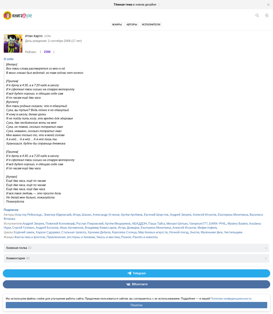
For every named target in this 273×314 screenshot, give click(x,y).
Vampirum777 (198, 223)
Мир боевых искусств (153, 232)
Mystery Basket (238, 223)
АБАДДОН (139, 223)
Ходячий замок (24, 232)
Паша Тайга (156, 223)
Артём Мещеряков (118, 223)
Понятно (136, 305)
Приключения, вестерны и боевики (71, 237)
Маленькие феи (211, 232)
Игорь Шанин (82, 214)
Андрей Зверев (180, 214)
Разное (126, 237)
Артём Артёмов (131, 214)
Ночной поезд (178, 232)
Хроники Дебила (99, 232)
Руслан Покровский (89, 223)
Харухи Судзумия (48, 232)
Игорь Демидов (128, 227)
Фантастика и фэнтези (29, 237)
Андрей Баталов (47, 227)
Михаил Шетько (177, 223)
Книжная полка (19, 247)
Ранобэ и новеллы (145, 237)
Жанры (117, 24)
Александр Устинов (106, 214)
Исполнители (151, 24)
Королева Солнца (124, 232)
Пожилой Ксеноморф (60, 223)
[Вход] (266, 15)
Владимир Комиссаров (100, 227)
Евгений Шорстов (156, 214)
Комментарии (18, 258)
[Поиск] (257, 15)
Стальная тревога (73, 232)
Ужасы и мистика (108, 237)
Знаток (194, 232)
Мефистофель (207, 227)
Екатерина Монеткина (233, 214)
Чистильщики (233, 232)
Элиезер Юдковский (57, 214)
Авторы (131, 24)
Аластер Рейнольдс (28, 214)
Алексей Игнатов (204, 214)
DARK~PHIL (217, 223)
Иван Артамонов (71, 227)
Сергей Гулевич (23, 227)
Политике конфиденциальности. (231, 298)
